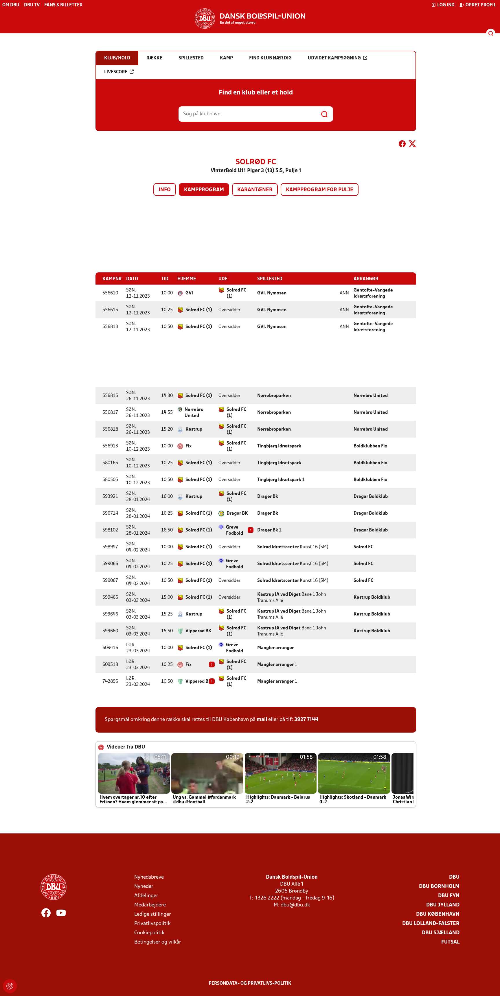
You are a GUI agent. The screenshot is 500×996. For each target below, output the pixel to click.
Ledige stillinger (152, 914)
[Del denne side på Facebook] (402, 145)
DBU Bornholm (439, 886)
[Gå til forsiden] (250, 18)
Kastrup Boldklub (372, 598)
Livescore (115, 72)
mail (262, 719)
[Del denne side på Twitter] (412, 145)
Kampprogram (204, 189)
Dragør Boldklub (371, 497)
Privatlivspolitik (152, 923)
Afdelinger (146, 895)
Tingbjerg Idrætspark (279, 446)
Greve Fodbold (234, 530)
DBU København (437, 914)
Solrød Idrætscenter (278, 547)
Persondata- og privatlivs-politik (250, 984)
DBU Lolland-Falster (430, 923)
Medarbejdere (150, 905)
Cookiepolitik (149, 933)
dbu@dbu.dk (295, 905)
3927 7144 (306, 719)
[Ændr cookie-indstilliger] (10, 986)
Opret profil (481, 5)
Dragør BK (237, 513)
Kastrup (193, 429)
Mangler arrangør (275, 648)
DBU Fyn (448, 895)
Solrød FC (363, 547)
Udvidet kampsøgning (334, 58)
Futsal (450, 942)
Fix (188, 446)
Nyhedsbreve (149, 877)
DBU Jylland (442, 905)
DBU (454, 877)
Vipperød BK (198, 631)
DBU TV (32, 5)
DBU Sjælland (440, 933)
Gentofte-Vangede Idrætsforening (373, 293)
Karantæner (255, 189)
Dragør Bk (267, 497)
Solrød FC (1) (236, 293)
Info (165, 189)
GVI (189, 293)
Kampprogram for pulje (319, 189)
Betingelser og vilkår (157, 942)
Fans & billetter (63, 5)
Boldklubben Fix (370, 446)
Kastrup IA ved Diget (279, 595)
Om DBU (10, 5)
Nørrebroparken (274, 396)
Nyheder (143, 886)
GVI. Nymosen (271, 293)
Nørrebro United (371, 396)
